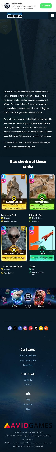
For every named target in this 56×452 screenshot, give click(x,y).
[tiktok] (15, 328)
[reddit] (46, 328)
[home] (24, 15)
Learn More (28, 365)
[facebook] (20, 328)
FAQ (28, 409)
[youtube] (31, 328)
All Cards (28, 380)
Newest (28, 385)
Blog (28, 399)
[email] (41, 328)
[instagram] (25, 328)
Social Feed (28, 404)
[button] (52, 15)
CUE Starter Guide (28, 360)
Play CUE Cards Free (28, 355)
